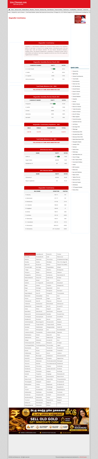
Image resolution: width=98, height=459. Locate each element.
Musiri (37, 347)
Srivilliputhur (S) (60, 384)
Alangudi (49, 371)
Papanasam (27, 366)
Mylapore (38, 269)
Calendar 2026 (76, 144)
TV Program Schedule (77, 187)
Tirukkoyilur (27, 303)
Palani (58, 334)
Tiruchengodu (28, 316)
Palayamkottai (50, 400)
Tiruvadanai (49, 389)
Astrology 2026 (76, 126)
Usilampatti (38, 381)
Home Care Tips (76, 83)
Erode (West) (60, 316)
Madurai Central (39, 379)
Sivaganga (49, 374)
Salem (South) (50, 311)
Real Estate (66, 9)
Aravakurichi (49, 340)
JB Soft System (83, 457)
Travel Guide (75, 78)
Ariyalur (38, 350)
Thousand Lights (28, 267)
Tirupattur (49, 285)
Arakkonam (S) (50, 277)
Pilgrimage (75, 129)
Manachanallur (28, 347)
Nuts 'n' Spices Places (77, 159)
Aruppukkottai (60, 387)
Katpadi (26, 280)
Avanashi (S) (27, 324)
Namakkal (49, 314)
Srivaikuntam (27, 394)
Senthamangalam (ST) (41, 314)
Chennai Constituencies (78, 76)
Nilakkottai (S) (50, 337)
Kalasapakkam (39, 295)
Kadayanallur (39, 397)
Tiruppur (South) (50, 324)
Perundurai (38, 319)
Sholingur (59, 277)
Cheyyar (26, 298)
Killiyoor (48, 405)
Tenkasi (48, 397)
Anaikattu (27, 282)
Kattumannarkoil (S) (61, 355)
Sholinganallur (60, 269)
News (12, 9)
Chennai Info (75, 71)
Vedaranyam (39, 361)
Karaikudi (27, 374)
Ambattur (27, 259)
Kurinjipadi (27, 355)
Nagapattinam (60, 358)
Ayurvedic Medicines (77, 172)
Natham (59, 337)
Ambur (26, 285)
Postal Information (77, 119)
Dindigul (26, 340)
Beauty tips (75, 169)
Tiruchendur (59, 392)
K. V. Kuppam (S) (39, 282)
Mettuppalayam (39, 329)
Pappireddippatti (28, 293)
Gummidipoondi (39, 254)
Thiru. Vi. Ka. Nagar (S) (62, 262)
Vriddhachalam (28, 353)
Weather (32, 9)
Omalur (26, 308)
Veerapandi (59, 311)
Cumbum (38, 384)
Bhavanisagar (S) (40, 321)
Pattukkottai (27, 368)
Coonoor (27, 329)
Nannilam (38, 363)
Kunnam (26, 350)
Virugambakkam (50, 267)
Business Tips (43, 9)
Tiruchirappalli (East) (40, 345)
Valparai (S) (49, 334)
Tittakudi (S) (59, 350)
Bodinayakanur (28, 384)
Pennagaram (49, 290)
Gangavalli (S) (39, 306)
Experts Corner (76, 93)
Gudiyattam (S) (50, 282)
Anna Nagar (38, 267)
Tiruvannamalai (60, 293)
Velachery (49, 269)
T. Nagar (26, 269)
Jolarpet (38, 285)
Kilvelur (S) (27, 361)
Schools (74, 101)
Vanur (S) (38, 301)
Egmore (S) (27, 264)
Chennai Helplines (77, 96)
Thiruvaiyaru (39, 366)
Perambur (27, 262)
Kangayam (59, 321)
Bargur (26, 288)
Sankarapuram (60, 303)
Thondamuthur (39, 332)
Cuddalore (59, 353)
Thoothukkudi (50, 392)
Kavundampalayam (61, 329)
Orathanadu (59, 366)
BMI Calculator (76, 167)
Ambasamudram (39, 400)
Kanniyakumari (39, 402)
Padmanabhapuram (29, 405)
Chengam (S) (49, 293)
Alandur (38, 272)
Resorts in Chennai (77, 106)
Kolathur (38, 262)
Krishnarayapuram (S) (29, 342)
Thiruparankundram (61, 379)
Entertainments (76, 81)
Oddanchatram (28, 337)
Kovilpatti (49, 394)
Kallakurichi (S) (28, 306)
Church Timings (76, 157)
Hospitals (75, 99)
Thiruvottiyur (50, 259)
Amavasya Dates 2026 (78, 136)
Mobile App (75, 152)
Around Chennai (76, 88)
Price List (37, 9)
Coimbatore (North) (29, 332)
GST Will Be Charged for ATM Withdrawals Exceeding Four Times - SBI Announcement (69, 12)
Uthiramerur (38, 275)
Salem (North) (39, 311)
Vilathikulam (39, 392)
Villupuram (49, 301)
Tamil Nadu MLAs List (77, 154)
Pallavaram (49, 272)
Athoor (37, 337)
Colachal (59, 402)
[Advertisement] (59, 4)
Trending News (73, 9)
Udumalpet (27, 327)
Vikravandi (59, 301)
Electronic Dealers (77, 182)
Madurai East (39, 376)
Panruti (48, 353)
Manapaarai (49, 342)
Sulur (48, 329)
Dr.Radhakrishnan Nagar (62, 259)
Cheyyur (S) (38, 277)
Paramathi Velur (60, 314)
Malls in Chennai (76, 104)
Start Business (50, 9)
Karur (58, 340)
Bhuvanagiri (38, 355)
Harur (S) (38, 293)
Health (74, 164)
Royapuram (38, 264)
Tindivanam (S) (28, 301)
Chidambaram (50, 355)
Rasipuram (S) (28, 314)
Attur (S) (48, 306)
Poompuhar (49, 358)
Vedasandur (38, 340)
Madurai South (28, 379)
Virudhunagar (50, 387)
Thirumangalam (28, 381)
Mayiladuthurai (39, 358)
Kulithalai (38, 342)
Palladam (59, 324)
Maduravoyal (60, 256)
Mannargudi (59, 361)
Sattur (26, 387)
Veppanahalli (49, 288)
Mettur (37, 308)
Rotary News (75, 189)
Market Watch (25, 9)
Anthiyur (59, 319)
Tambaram (59, 272)
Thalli (26, 290)
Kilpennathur (27, 295)
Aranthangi (59, 371)
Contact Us (85, 9)
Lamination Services (77, 121)
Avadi (48, 256)
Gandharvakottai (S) (51, 368)
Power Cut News (58, 9)
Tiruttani (59, 254)
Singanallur (59, 332)
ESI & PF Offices (76, 114)
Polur (48, 295)
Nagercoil (49, 402)
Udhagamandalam (50, 327)
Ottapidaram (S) (39, 394)
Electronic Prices (76, 179)
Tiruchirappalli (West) (29, 345)
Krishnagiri (38, 288)
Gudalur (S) (59, 327)
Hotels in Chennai (76, 111)
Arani (58, 295)
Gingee (48, 298)
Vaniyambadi (60, 282)
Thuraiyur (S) (49, 347)
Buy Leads (80, 9)
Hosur (58, 288)
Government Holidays (77, 162)
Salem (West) (27, 311)
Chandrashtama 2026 (77, 131)
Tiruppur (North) (39, 324)
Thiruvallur (27, 256)
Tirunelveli (27, 400)
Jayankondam (50, 350)
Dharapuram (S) (50, 321)
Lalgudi (58, 345)
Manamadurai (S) (60, 374)
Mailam (58, 298)
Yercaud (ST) (60, 306)
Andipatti (49, 381)
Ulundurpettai (39, 303)
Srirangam (59, 342)
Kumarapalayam (39, 316)
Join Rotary (75, 124)
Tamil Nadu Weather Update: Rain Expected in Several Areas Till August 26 (31, 12)
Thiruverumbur (50, 345)
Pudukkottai (27, 371)
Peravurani (38, 368)
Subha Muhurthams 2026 (78, 139)
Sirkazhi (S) (27, 358)
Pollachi (38, 334)
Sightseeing (75, 73)
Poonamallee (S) (39, 256)
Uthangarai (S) (60, 285)
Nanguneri (59, 400)
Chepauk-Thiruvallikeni (62, 264)
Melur (26, 376)
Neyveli (37, 353)
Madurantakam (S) (29, 277)
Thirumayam (39, 371)
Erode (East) (49, 316)
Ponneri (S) (49, 254)
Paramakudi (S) (39, 389)
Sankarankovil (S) (61, 394)
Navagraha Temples (77, 141)
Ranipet (38, 280)
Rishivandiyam (50, 303)
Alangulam (59, 397)
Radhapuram (27, 402)
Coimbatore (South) (51, 332)
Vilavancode (39, 405)
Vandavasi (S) (39, 298)
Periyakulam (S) (60, 381)
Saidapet (59, 267)
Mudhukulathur (28, 392)
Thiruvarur (27, 363)
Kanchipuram (49, 275)
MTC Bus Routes (76, 86)
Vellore (58, 280)
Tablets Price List (76, 177)
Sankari (58, 308)
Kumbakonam (60, 363)
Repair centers (76, 174)
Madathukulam (39, 327)
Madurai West (50, 379)
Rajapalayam (49, 384)
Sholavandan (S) (50, 376)
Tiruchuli (27, 389)
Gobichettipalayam (29, 321)
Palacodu (38, 290)
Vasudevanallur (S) (29, 397)
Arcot (48, 280)
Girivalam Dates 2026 (77, 134)
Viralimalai (59, 368)
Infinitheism (75, 184)
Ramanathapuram (61, 389)
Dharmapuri (59, 290)
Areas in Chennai (76, 91)
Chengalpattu (28, 275)
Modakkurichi (28, 319)
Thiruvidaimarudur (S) (51, 363)
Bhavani (48, 319)
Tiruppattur (38, 374)
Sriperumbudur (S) (61, 275)
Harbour (48, 264)
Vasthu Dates (76, 149)
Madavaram (38, 259)
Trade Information (77, 109)
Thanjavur (49, 366)
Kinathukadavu (28, 334)
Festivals (75, 147)
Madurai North (60, 376)
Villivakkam (49, 262)
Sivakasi (38, 387)
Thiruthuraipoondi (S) (51, 361)
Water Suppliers (76, 116)
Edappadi (49, 308)
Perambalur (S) (60, 347)
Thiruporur (27, 272)
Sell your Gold (18, 9)
